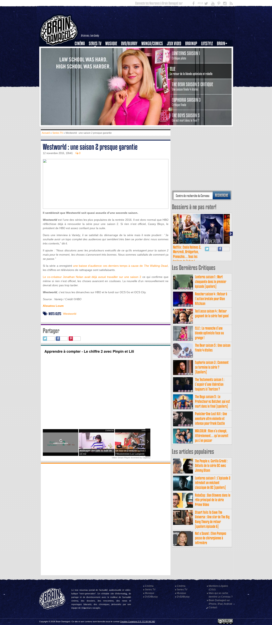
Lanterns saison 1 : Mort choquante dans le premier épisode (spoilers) (210, 281)
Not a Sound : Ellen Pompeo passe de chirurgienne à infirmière (210, 538)
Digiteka (146, 457)
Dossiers (81, 57)
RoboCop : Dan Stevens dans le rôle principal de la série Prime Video (212, 500)
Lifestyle (207, 43)
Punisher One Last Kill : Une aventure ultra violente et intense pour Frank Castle (211, 418)
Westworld (69, 313)
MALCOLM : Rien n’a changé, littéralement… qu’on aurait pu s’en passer (211, 436)
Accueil (46, 133)
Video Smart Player (121, 457)
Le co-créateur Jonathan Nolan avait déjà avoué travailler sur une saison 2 (92, 276)
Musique (111, 43)
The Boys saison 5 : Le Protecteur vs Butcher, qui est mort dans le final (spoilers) (212, 401)
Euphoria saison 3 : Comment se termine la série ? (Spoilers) (212, 367)
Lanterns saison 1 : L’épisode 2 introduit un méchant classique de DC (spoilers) (212, 483)
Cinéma (80, 43)
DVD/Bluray (129, 43)
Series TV (95, 43)
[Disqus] (105, 519)
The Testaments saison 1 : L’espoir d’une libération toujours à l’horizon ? (209, 384)
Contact (213, 607)
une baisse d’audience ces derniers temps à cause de (120, 265)
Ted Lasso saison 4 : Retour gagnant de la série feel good (212, 313)
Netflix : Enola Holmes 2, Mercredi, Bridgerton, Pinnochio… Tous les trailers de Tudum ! (187, 254)
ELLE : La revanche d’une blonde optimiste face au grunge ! (209, 333)
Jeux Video (174, 43)
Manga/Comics (152, 43)
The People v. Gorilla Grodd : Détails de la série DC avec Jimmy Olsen (211, 466)
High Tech (208, 64)
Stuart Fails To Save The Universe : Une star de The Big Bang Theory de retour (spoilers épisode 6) (212, 519)
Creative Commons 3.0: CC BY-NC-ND (137, 621)
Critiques (81, 50)
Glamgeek (208, 57)
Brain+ (222, 43)
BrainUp (191, 43)
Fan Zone (223, 50)
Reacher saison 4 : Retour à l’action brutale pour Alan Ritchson (211, 299)
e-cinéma (81, 64)
